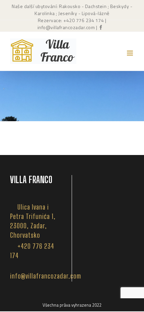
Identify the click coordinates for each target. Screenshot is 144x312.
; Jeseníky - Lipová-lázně (82, 13)
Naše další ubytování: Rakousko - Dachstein (59, 6)
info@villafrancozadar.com (66, 27)
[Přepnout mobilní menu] (130, 53)
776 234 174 (90, 20)
